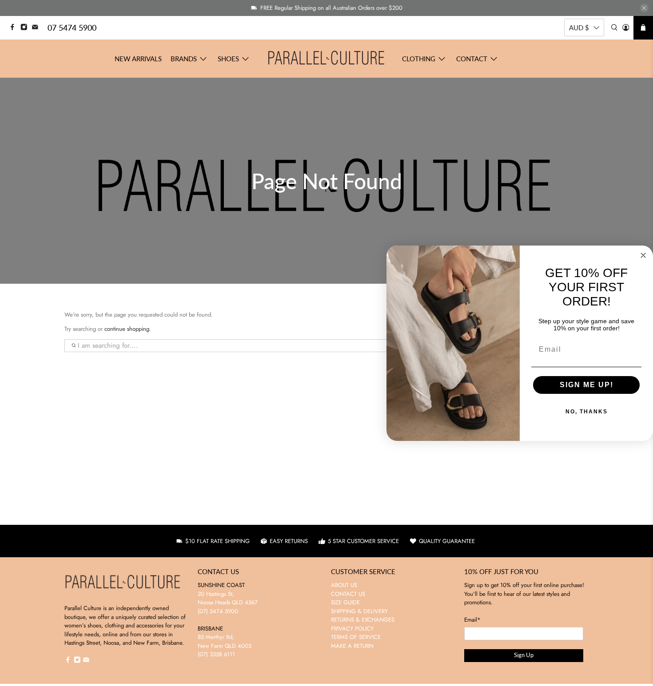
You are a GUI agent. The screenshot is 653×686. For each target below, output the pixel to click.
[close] (644, 8)
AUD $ (579, 28)
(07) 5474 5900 (218, 611)
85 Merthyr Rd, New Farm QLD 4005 (224, 641)
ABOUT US (344, 585)
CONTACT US (348, 594)
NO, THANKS (586, 411)
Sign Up (524, 654)
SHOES (228, 59)
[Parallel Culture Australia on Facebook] (14, 28)
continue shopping (126, 329)
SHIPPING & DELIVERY (359, 611)
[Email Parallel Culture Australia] (37, 28)
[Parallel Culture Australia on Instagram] (26, 28)
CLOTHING (418, 59)
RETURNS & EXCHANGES (362, 619)
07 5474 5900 (72, 27)
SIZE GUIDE (345, 602)
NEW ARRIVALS (138, 59)
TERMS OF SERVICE (356, 637)
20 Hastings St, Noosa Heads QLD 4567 (228, 598)
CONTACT (471, 59)
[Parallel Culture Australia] (326, 58)
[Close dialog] (643, 255)
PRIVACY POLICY (352, 628)
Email (472, 619)
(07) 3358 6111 (216, 654)
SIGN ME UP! (586, 385)
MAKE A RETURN (352, 646)
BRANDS (184, 59)
